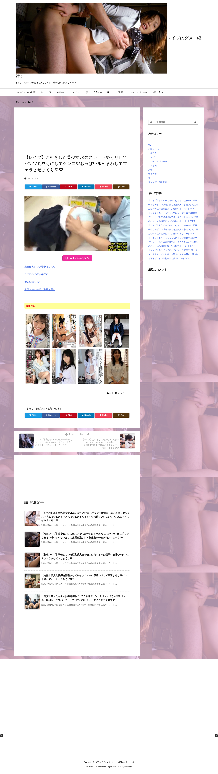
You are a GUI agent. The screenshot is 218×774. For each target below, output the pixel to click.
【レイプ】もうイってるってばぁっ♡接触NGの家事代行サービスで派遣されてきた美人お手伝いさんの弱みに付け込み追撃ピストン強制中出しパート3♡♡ (173, 217)
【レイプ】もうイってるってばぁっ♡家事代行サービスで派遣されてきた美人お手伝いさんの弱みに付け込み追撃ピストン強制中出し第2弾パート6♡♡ (173, 254)
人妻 (150, 169)
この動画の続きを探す (36, 274)
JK (31, 102)
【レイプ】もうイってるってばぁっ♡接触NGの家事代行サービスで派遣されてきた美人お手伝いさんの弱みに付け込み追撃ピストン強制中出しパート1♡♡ (173, 241)
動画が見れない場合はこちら (39, 266)
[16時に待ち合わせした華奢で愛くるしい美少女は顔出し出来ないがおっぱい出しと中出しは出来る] (90, 331)
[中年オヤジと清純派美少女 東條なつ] (38, 331)
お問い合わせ (154, 149)
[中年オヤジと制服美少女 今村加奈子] (64, 366)
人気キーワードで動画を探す (39, 289)
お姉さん (152, 153)
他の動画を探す (32, 281)
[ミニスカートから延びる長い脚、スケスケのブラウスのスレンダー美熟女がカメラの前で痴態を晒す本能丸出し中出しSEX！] (116, 366)
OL (149, 144)
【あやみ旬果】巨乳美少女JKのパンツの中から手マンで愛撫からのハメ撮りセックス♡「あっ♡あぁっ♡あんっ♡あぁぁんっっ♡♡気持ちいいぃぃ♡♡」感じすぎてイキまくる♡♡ (85, 516)
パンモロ (122, 393)
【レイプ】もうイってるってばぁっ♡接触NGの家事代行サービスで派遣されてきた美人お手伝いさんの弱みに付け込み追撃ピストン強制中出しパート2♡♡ (173, 229)
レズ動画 (152, 165)
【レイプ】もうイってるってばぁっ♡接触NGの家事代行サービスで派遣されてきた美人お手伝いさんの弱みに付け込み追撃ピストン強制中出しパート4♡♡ (173, 204)
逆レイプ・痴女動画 (157, 182)
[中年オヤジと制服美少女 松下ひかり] (116, 331)
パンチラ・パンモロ (157, 161)
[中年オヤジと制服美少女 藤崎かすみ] (90, 366)
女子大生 (152, 173)
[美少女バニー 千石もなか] (64, 331)
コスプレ (152, 157)
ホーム (21, 102)
